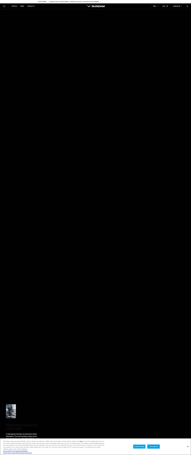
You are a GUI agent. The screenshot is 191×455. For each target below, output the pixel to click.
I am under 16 (153, 446)
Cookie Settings (139, 446)
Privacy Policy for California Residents (15, 451)
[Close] (188, 446)
